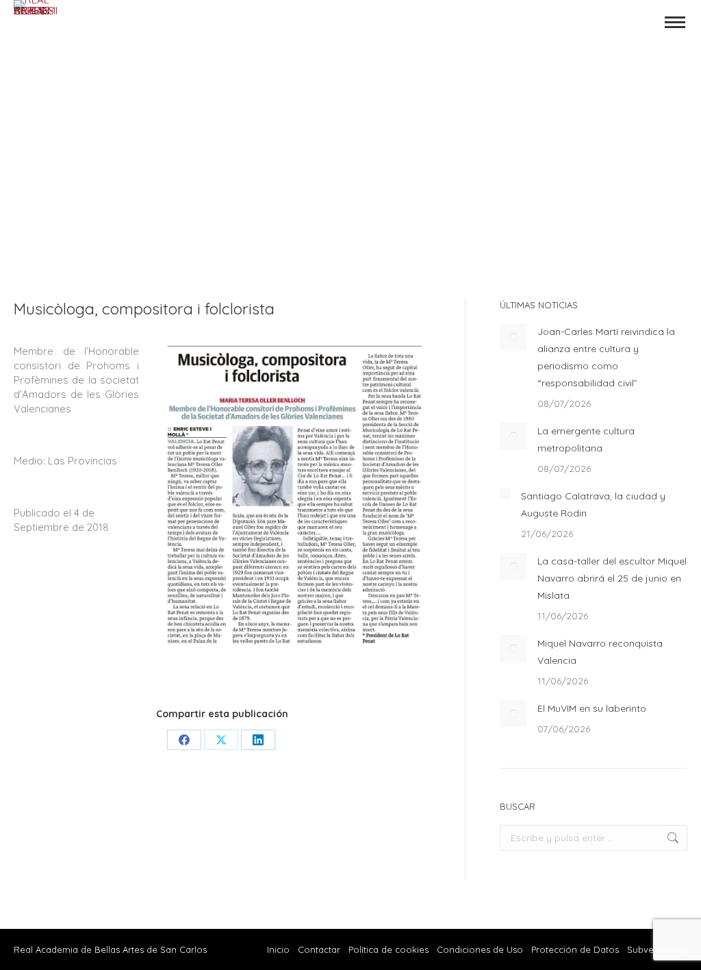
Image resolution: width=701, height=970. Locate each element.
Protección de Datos (575, 949)
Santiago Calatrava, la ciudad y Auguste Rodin (593, 504)
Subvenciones (657, 949)
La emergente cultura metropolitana (586, 439)
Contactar (320, 949)
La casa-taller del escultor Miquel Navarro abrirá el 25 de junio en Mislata (612, 578)
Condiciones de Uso (480, 949)
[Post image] (513, 337)
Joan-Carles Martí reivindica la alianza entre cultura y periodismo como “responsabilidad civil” (606, 357)
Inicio (278, 949)
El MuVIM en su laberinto (591, 708)
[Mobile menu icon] (675, 22)
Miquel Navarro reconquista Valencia (600, 652)
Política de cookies (388, 949)
